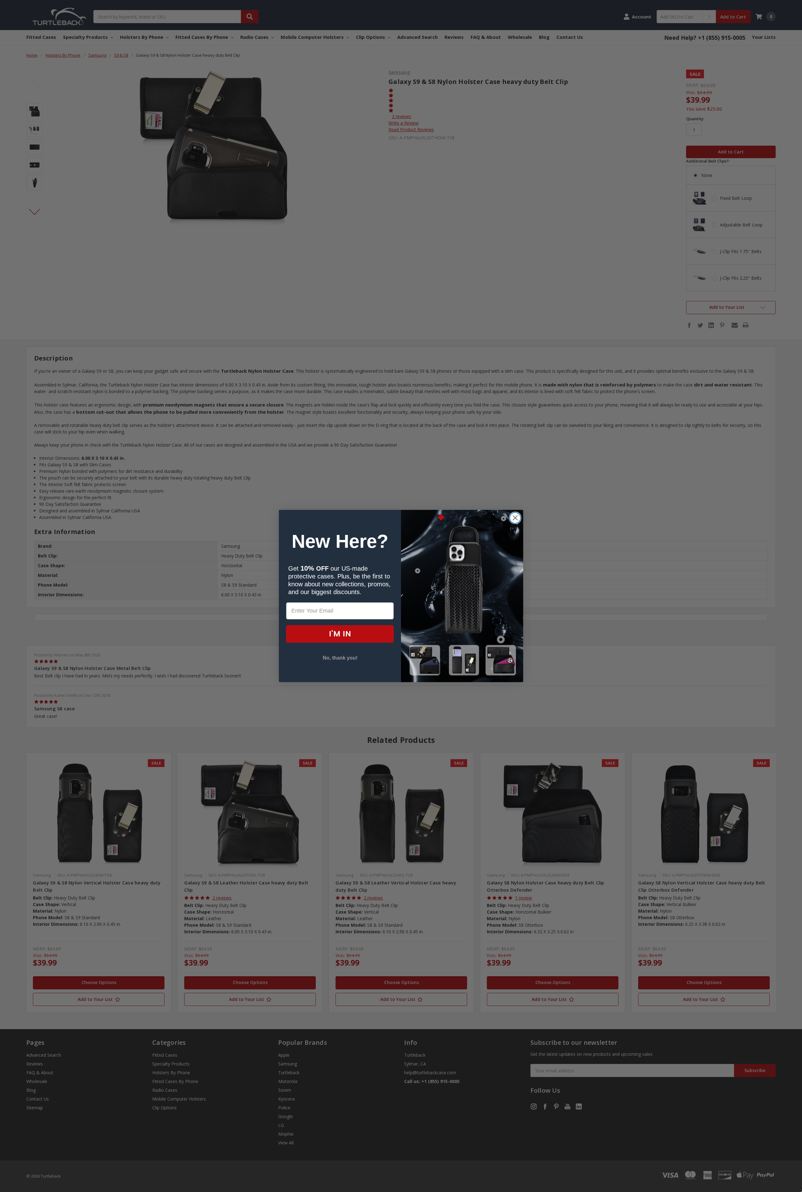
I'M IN (340, 634)
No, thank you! (340, 658)
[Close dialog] (515, 517)
